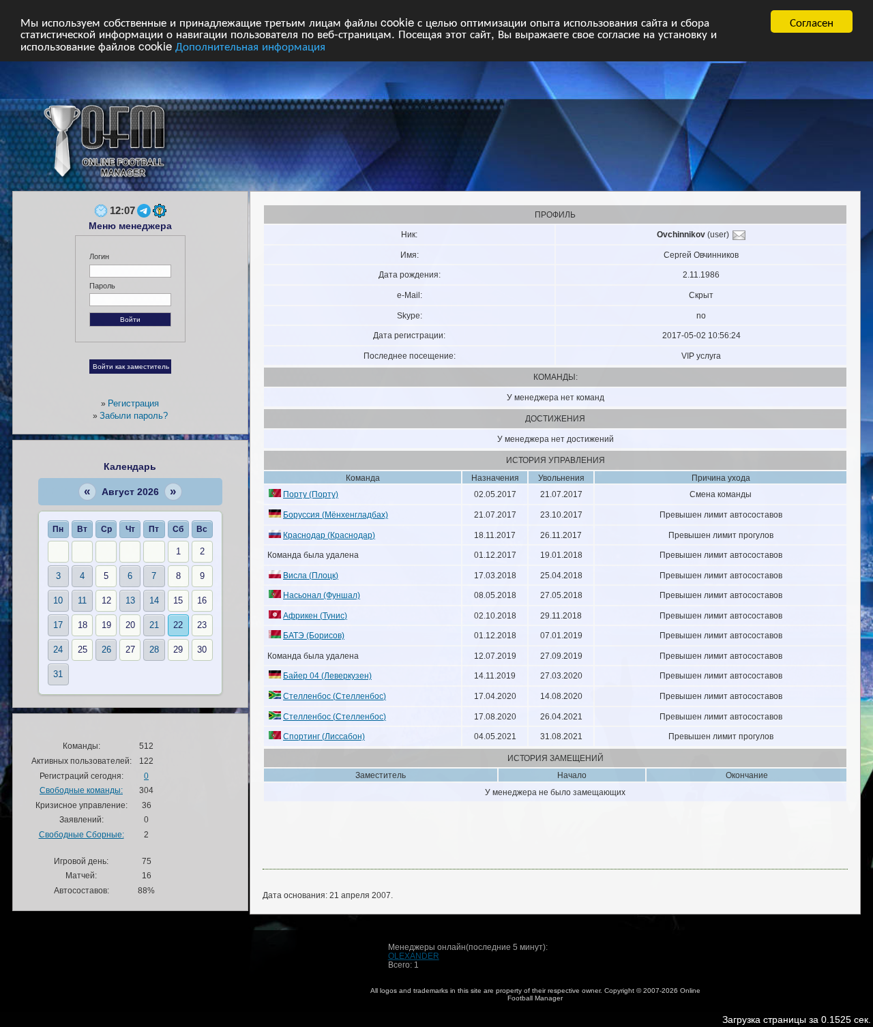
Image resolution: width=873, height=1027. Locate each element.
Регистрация (133, 403)
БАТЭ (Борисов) (313, 635)
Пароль (102, 286)
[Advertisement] (563, 129)
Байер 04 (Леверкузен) (327, 675)
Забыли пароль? (134, 416)
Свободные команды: (81, 790)
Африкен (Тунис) (315, 615)
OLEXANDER (413, 955)
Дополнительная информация (250, 45)
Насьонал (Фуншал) (321, 595)
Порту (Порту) (310, 494)
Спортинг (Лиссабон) (324, 736)
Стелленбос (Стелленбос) (334, 695)
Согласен (811, 21)
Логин (99, 256)
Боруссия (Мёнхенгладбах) (335, 514)
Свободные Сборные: (81, 834)
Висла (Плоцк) (310, 575)
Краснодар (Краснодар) (329, 535)
